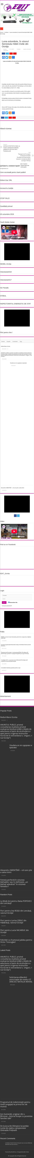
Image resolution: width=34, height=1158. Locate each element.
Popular (8, 341)
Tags (21, 341)
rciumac (5, 49)
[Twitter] (18, 515)
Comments (15, 341)
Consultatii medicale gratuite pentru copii (10, 667)
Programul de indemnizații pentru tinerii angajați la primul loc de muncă (15, 1104)
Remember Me (13, 602)
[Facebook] (15, 515)
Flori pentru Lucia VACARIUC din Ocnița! (14, 931)
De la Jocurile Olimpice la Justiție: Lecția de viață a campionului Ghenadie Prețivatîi (14, 1128)
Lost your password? (7, 605)
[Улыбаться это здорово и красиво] (5, 423)
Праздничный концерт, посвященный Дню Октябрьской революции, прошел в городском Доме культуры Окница (23, 156)
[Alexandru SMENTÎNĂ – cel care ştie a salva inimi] (2, 486)
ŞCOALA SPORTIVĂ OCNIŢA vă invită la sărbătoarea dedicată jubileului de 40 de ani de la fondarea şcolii (11, 148)
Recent (3, 341)
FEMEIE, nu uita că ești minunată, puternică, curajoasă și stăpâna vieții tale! (16, 637)
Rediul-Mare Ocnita (5, 346)
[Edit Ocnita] (17, 7)
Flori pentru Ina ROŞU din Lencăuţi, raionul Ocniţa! (16, 912)
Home (1, 32)
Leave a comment (27, 49)
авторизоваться (4, 168)
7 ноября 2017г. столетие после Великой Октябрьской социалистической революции (14, 660)
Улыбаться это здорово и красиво (18, 363)
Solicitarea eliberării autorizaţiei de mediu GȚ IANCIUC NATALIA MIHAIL (20, 979)
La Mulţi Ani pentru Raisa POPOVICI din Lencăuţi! (16, 902)
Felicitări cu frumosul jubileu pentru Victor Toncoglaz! (16, 941)
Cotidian (6, 32)
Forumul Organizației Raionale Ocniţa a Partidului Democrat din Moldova (16, 645)
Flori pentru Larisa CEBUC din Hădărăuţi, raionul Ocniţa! (13, 921)
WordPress (13, 1152)
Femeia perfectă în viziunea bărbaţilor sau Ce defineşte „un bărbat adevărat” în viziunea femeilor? (14, 883)
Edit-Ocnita (26, 1152)
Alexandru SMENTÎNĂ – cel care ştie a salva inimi (12, 487)
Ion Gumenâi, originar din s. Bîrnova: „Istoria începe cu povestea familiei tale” (16, 1116)
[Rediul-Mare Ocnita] (2, 345)
